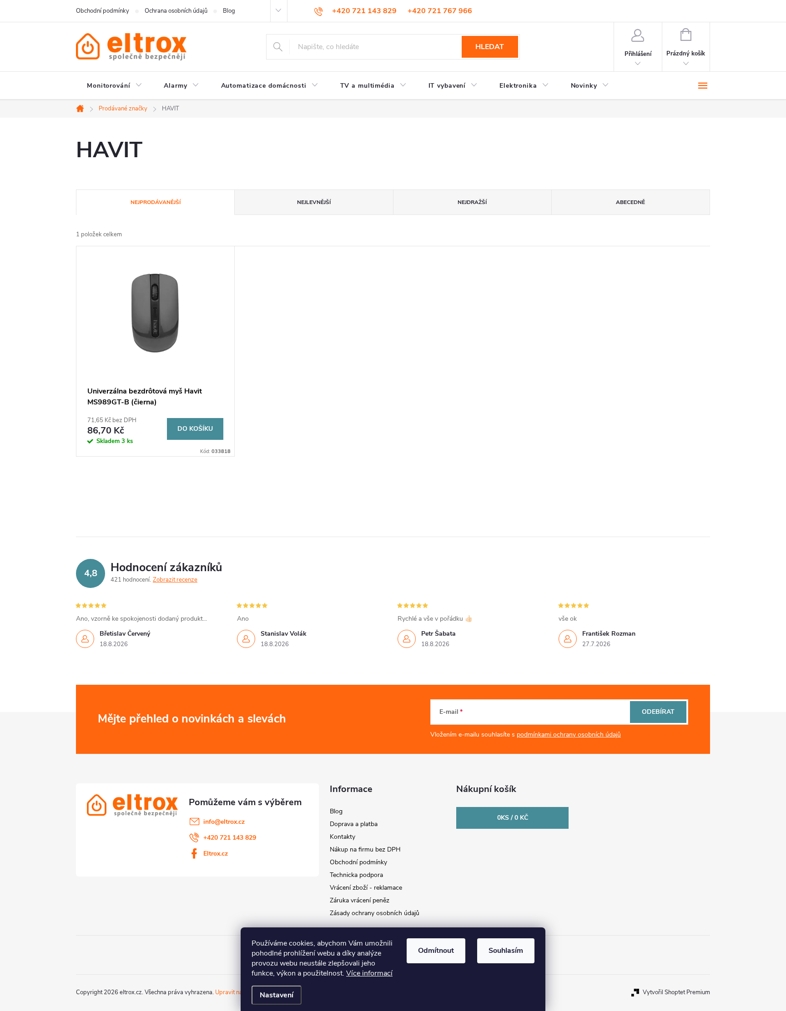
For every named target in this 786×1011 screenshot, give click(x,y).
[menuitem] (114, 86)
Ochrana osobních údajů (176, 11)
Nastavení (276, 995)
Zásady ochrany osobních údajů (374, 913)
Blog (229, 11)
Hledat (489, 47)
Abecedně (630, 202)
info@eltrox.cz (224, 821)
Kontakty (342, 836)
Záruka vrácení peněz (359, 900)
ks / (512, 817)
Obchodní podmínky (102, 11)
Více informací (369, 973)
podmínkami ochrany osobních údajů (569, 734)
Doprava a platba (354, 824)
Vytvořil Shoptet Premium (676, 992)
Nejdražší (472, 202)
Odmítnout (436, 951)
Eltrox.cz (215, 853)
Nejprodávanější (156, 202)
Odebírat (658, 711)
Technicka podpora (356, 875)
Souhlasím (506, 951)
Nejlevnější (314, 202)
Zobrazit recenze (175, 580)
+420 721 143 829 (229, 837)
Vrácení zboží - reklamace (366, 887)
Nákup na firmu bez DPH (365, 849)
